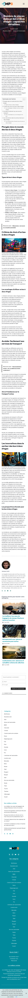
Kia (5, 752)
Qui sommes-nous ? (14, 956)
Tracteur (6, 791)
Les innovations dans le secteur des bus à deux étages (14, 118)
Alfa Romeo (7, 714)
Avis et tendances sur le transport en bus (14, 115)
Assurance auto (8, 716)
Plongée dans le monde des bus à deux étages (12, 102)
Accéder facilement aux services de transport (13, 112)
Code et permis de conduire (11, 733)
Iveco (5, 750)
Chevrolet (6, 727)
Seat (5, 777)
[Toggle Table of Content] (23, 99)
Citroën (6, 730)
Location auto (7, 758)
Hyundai (6, 747)
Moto (5, 763)
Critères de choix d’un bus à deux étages (14, 106)
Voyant (6, 797)
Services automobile (9, 780)
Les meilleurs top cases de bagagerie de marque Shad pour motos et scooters (13, 618)
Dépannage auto (8, 739)
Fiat (5, 741)
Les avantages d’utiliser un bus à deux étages (14, 108)
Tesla (5, 785)
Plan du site (14, 960)
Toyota (6, 788)
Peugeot (6, 772)
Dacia (5, 736)
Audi (5, 719)
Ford (5, 744)
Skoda (5, 783)
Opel (5, 769)
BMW (5, 725)
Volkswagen (7, 794)
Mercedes (6, 761)
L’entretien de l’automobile (10, 755)
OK (16, 996)
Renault (6, 774)
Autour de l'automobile (19, 31)
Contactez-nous (14, 958)
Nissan (5, 766)
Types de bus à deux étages (12, 104)
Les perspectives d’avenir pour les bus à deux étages (15, 122)
